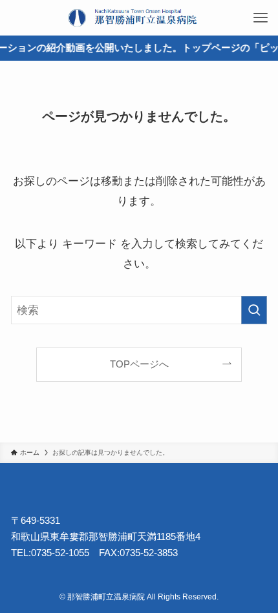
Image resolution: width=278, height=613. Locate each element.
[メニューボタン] (260, 18)
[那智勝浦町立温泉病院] (139, 18)
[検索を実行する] (254, 310)
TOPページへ (139, 363)
